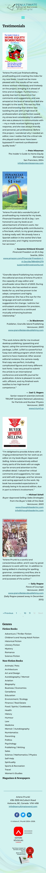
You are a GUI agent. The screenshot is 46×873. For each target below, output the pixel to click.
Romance (10, 652)
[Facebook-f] (16, 814)
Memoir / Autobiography (17, 729)
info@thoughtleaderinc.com (29, 510)
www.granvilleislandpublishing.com (26, 330)
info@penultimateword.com (23, 806)
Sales (7, 751)
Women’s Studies (13, 773)
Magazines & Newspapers (16, 778)
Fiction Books (9, 629)
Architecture (11, 669)
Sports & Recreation (15, 766)
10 (25, 613)
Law (7, 721)
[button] (23, 17)
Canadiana (10, 692)
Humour (9, 718)
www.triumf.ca (36, 408)
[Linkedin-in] (29, 814)
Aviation (9, 680)
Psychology (10, 743)
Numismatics (11, 732)
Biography (10, 684)
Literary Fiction (12, 645)
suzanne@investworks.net (30, 265)
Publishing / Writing (15, 747)
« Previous (8, 613)
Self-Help (9, 758)
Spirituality (10, 762)
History (8, 714)
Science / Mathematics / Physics (21, 755)
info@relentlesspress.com (31, 163)
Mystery (9, 648)
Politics (8, 740)
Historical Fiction (13, 641)
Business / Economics (15, 688)
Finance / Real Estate (15, 703)
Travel (8, 769)
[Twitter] (23, 814)
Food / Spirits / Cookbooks (18, 706)
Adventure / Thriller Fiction (18, 634)
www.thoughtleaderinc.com (29, 507)
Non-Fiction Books (12, 660)
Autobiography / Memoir (17, 677)
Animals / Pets (12, 666)
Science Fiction (12, 656)
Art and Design (12, 673)
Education (10, 695)
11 (30, 613)
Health (8, 710)
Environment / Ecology (16, 699)
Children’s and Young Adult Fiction (22, 637)
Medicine (9, 725)
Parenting (10, 736)
